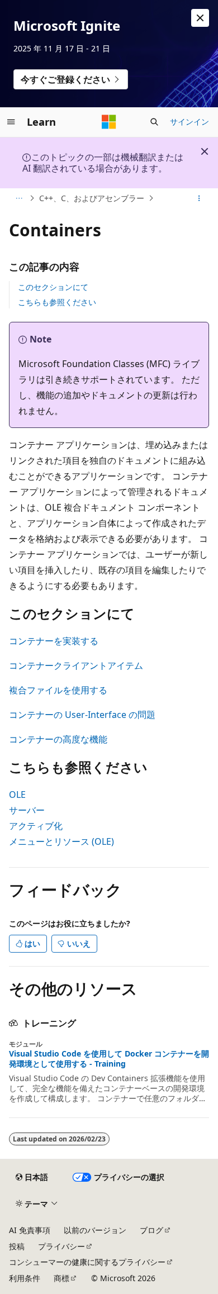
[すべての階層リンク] (19, 198)
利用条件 (24, 1278)
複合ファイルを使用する (58, 690)
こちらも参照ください (57, 302)
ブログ (151, 1230)
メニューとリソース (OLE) (61, 841)
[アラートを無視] (200, 18)
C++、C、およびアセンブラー (91, 198)
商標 (61, 1278)
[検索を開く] (154, 122)
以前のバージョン (95, 1230)
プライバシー (61, 1246)
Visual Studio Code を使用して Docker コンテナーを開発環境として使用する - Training (109, 1059)
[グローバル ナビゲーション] (11, 122)
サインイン (189, 121)
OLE (17, 794)
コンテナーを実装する (53, 641)
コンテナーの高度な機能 (58, 739)
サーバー (27, 810)
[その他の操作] (199, 198)
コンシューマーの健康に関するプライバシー (87, 1262)
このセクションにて (53, 287)
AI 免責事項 (29, 1230)
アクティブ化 (36, 826)
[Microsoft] (109, 122)
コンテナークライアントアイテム (76, 665)
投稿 (17, 1246)
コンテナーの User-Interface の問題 (82, 714)
